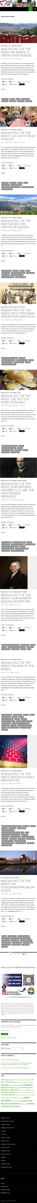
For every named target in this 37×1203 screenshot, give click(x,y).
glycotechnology (28, 836)
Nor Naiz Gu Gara (27, 1094)
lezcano (13, 725)
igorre (28, 362)
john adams (15, 649)
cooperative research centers (10, 834)
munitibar (18, 450)
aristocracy (25, 644)
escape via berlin (30, 544)
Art (2, 877)
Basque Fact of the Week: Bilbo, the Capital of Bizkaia (16, 224)
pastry (25, 450)
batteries (26, 826)
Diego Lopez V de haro (18, 272)
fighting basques (16, 184)
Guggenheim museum (17, 275)
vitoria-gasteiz (6, 845)
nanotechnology (7, 841)
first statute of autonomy (10, 546)
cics (27, 832)
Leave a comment (20, 142)
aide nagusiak (18, 714)
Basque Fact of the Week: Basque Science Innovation (18, 777)
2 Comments (19, 320)
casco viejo (5, 184)
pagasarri (13, 101)
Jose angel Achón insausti (24, 721)
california (25, 1082)
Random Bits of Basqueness (21, 1067)
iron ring (5, 101)
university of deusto (18, 550)
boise (14, 1082)
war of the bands (25, 727)
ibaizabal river (6, 942)
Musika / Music (5, 1141)
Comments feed (5, 1189)
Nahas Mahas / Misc (6, 1167)
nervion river (16, 944)
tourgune (31, 843)
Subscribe (4, 1034)
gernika (23, 1087)
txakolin (29, 101)
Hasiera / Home (5, 1118)
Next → (24, 954)
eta (14, 1085)
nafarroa (11, 1094)
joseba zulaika (17, 942)
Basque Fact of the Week (8, 46)
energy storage (15, 836)
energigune (5, 836)
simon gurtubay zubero (9, 364)
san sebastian (23, 1103)
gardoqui (30, 647)
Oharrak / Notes (5, 1124)
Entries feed (4, 1186)
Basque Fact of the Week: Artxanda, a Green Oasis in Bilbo (16, 52)
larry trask (22, 1092)
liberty (23, 649)
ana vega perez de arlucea (9, 358)
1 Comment (18, 58)
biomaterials (22, 828)
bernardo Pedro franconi (9, 445)
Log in (2, 1183)
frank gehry (30, 272)
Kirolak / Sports (5, 1137)
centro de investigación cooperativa (13, 832)
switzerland (15, 452)
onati (18, 1097)
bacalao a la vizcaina (8, 360)
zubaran (4, 729)
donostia (24, 834)
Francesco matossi (7, 450)
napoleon (17, 1094)
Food (18, 307)
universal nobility (13, 727)
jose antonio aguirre (22, 548)
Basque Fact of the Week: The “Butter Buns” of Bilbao (16, 399)
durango (11, 1085)
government (6, 649)
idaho (29, 1090)
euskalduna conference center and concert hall (16, 938)
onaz (3, 727)
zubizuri (4, 946)
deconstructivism (24, 936)
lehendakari (5, 550)
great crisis (5, 275)
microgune (13, 838)
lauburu (27, 1092)
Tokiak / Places (5, 1147)
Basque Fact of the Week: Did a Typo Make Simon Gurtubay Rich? (18, 313)
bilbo (18, 99)
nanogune (22, 838)
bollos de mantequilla (8, 448)
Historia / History (6, 1150)
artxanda (5, 99)
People (23, 307)
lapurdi (18, 1092)
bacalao (22, 358)
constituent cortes (17, 544)
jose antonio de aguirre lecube (11, 187)
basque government (19, 542)
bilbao (12, 99)
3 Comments (15, 672)
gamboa (24, 719)
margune (4, 838)
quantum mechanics (8, 843)
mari (30, 1092)
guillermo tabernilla (9, 1090)
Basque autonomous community (11, 826)
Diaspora (30, 1082)
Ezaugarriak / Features (7, 1121)
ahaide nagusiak (6, 714)
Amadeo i (13, 182)
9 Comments (18, 230)
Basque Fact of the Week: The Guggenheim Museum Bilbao (17, 885)
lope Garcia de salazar (24, 725)
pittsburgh (25, 944)
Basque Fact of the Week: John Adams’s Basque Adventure (16, 598)
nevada (21, 1094)
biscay (4, 647)
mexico (33, 1092)
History (19, 480)
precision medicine (20, 841)
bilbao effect (12, 936)
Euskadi (19, 46)
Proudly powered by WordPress (8, 1200)
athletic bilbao (6, 270)
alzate (26, 714)
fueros (17, 719)
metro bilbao (6, 944)
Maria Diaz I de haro (7, 277)
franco (22, 546)
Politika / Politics (6, 1154)
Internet (3, 1160)
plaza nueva (5, 452)
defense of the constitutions (16, 647)
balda (32, 714)
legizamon (5, 725)
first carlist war (7, 362)
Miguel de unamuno (27, 187)
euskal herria (19, 1085)
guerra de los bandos (8, 721)
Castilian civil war (7, 719)
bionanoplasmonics (8, 830)
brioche (20, 448)
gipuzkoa (29, 1087)
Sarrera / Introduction (7, 1127)
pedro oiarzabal (7, 189)
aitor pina (5, 182)
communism (5, 544)
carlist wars (6, 272)
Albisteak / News (5, 1164)
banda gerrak (6, 716)
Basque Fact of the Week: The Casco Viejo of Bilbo (18, 136)
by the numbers (19, 1082)
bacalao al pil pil (22, 360)
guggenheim (25, 99)
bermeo (16, 270)
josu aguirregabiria (8, 1092)
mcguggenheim (28, 942)
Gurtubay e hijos (19, 362)
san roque (21, 101)
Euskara (28, 1084)
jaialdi (32, 1090)
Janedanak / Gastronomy (8, 1144)
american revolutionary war (10, 644)
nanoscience (30, 838)
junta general (6, 723)
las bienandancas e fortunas (21, 723)
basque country (13, 1079)
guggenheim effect (26, 940)
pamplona (21, 1097)
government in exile (7, 548)
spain (29, 649)
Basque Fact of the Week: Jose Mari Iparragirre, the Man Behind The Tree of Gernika (16, 1063)
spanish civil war (20, 277)
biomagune (13, 828)
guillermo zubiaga (22, 1090)
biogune (4, 828)
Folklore (3, 1134)
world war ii (15, 1106)
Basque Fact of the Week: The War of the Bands (17, 666)
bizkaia (9, 1082)
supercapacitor (20, 843)
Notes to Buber (15, 1060)
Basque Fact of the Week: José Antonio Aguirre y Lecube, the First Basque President (17, 490)
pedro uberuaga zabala (16, 1101)
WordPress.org (5, 1193)
